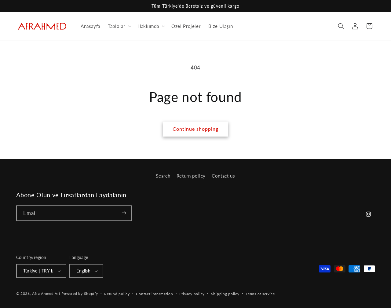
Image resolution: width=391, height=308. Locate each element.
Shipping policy (225, 294)
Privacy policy (192, 294)
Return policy (191, 175)
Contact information (154, 294)
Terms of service (260, 294)
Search (163, 175)
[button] (119, 26)
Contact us (223, 175)
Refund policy (117, 294)
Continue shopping (196, 129)
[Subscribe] (124, 213)
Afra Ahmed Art (46, 293)
